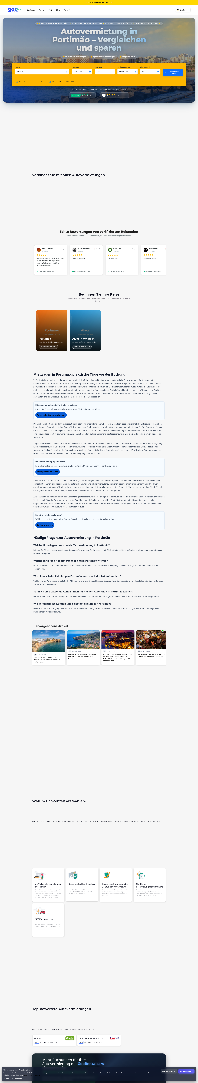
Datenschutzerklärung (32, 1075)
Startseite (31, 10)
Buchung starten (45, 525)
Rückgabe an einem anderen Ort (31, 82)
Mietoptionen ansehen (47, 471)
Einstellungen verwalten (13, 1078)
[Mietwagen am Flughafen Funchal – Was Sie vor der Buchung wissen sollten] (83, 639)
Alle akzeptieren (186, 1071)
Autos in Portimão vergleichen (51, 415)
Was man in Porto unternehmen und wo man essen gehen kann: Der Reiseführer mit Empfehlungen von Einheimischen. (117, 657)
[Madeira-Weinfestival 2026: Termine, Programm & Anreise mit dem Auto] (152, 639)
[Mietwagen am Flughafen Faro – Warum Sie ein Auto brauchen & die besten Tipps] (48, 641)
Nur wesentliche (169, 1071)
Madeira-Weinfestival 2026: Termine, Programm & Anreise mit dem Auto (152, 655)
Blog (58, 10)
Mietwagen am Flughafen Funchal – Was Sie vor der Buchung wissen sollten (82, 656)
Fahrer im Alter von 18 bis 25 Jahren (65, 82)
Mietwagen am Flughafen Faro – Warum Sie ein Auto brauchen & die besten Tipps (47, 660)
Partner (42, 10)
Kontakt (67, 10)
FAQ (50, 10)
